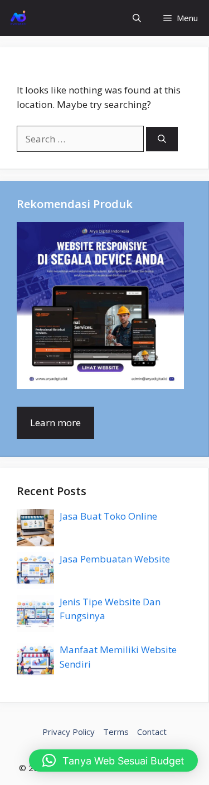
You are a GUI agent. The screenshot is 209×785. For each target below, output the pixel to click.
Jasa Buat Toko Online (108, 516)
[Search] (162, 139)
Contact (152, 731)
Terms (116, 731)
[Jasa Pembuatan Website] (18, 18)
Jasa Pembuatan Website (115, 558)
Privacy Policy (68, 731)
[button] (136, 18)
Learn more (55, 422)
